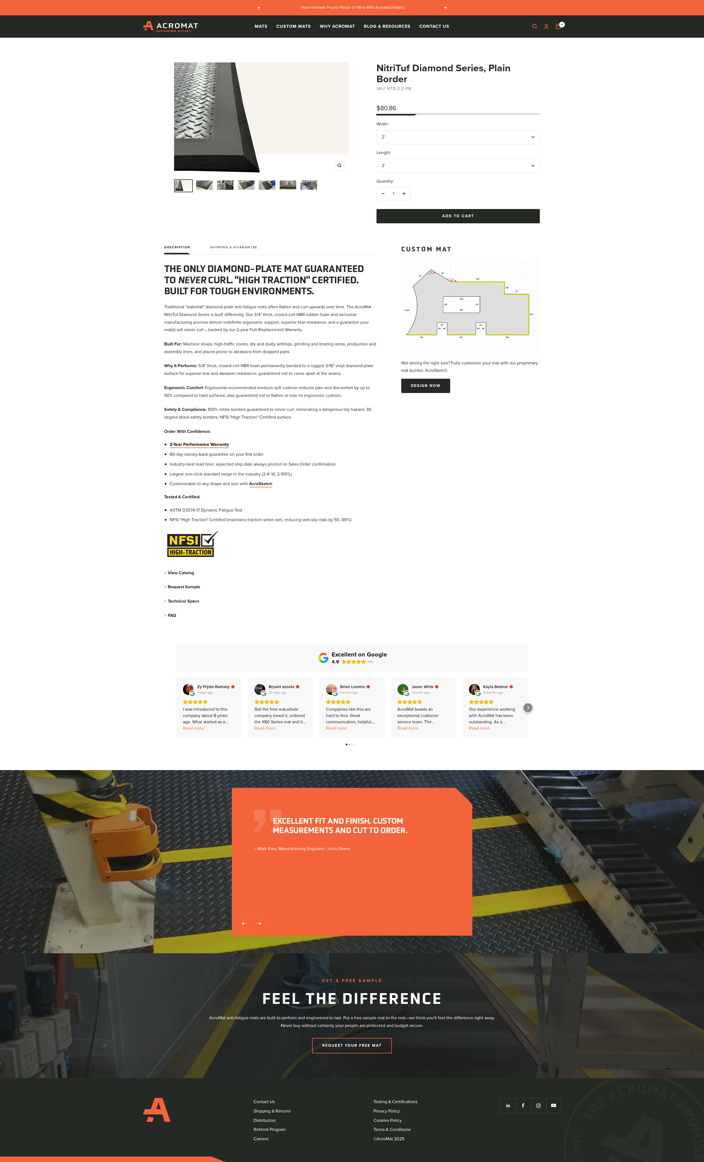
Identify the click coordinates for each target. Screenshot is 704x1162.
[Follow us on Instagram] (538, 1105)
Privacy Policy (386, 1111)
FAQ (170, 615)
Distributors (265, 1120)
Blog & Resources (387, 26)
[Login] (546, 26)
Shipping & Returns (272, 1111)
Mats (261, 26)
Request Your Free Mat (352, 1045)
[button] (176, 707)
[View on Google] (188, 689)
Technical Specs (181, 601)
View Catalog (179, 573)
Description (177, 247)
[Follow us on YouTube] (553, 1105)
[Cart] (558, 26)
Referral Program (270, 1129)
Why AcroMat (337, 26)
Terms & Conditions (392, 1129)
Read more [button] (193, 728)
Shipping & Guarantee (233, 247)
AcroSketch (260, 483)
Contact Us (434, 26)
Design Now (426, 386)
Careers (261, 1139)
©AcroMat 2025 (388, 1139)
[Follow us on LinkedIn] (508, 1105)
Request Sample (182, 587)
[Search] (534, 26)
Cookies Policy (387, 1120)
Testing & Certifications (395, 1101)
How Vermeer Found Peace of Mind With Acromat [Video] (352, 7)
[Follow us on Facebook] (523, 1105)
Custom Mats (293, 26)
